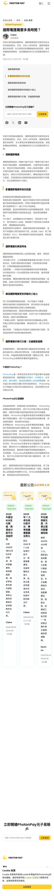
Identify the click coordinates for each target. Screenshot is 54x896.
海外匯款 (13, 380)
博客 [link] (18, 20)
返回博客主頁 (42, 485)
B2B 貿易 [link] (28, 20)
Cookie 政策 (30, 877)
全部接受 (27, 886)
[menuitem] (27, 866)
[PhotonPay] (14, 4)
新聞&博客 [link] (7, 20)
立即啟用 (42, 114)
